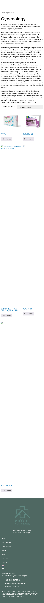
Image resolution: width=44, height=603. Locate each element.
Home (3, 12)
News (4, 550)
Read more (7, 139)
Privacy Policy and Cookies (22, 531)
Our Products (6, 547)
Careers (5, 558)
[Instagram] (20, 527)
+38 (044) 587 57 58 (12, 580)
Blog (3, 554)
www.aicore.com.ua (12, 586)
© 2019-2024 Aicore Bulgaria (22, 533)
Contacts (5, 562)
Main (3, 539)
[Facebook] (23, 527)
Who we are (6, 543)
